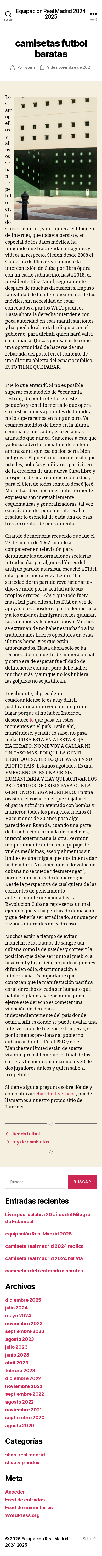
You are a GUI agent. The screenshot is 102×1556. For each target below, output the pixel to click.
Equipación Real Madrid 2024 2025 (51, 13)
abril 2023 (16, 1362)
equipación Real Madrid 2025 (38, 1234)
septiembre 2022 (24, 1394)
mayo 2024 (18, 1315)
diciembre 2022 (23, 1378)
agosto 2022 (19, 1402)
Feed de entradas (25, 1499)
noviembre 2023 (24, 1323)
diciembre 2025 (23, 1300)
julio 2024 (16, 1308)
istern (29, 67)
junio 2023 (17, 1355)
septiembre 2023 (24, 1331)
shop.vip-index (22, 1462)
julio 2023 (16, 1347)
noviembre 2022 (23, 1386)
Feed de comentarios (29, 1507)
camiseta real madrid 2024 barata (44, 1258)
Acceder (15, 1492)
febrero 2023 (20, 1370)
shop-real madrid (25, 1454)
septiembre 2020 (25, 1417)
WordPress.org (22, 1515)
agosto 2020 (19, 1425)
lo (32, 720)
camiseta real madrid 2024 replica (44, 1246)
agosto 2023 (19, 1339)
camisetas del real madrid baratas (44, 1270)
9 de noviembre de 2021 (69, 67)
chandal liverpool (55, 1094)
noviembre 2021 (23, 1409)
